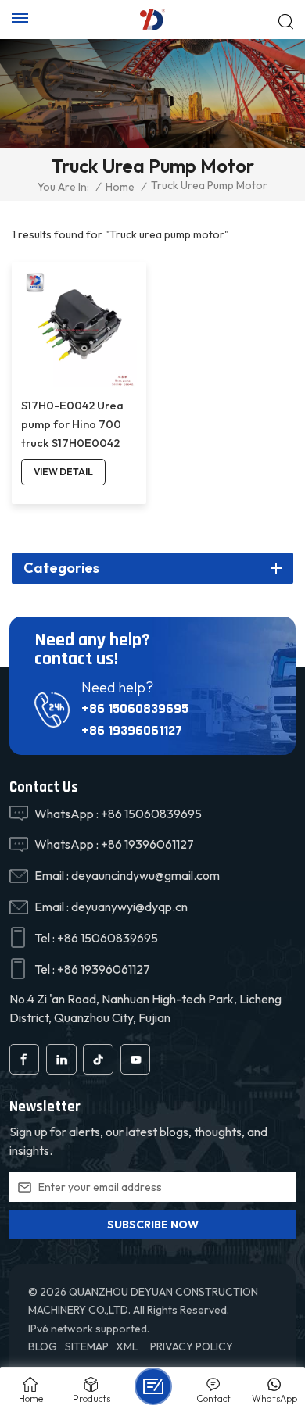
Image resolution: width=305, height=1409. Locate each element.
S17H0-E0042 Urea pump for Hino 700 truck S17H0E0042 (72, 424)
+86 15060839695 (134, 708)
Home (120, 187)
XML (127, 1346)
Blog (42, 1346)
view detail (63, 471)
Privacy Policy (191, 1346)
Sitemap (87, 1346)
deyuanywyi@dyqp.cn (129, 906)
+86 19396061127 (131, 730)
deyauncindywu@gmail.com (145, 875)
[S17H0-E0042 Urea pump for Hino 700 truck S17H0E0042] (79, 329)
